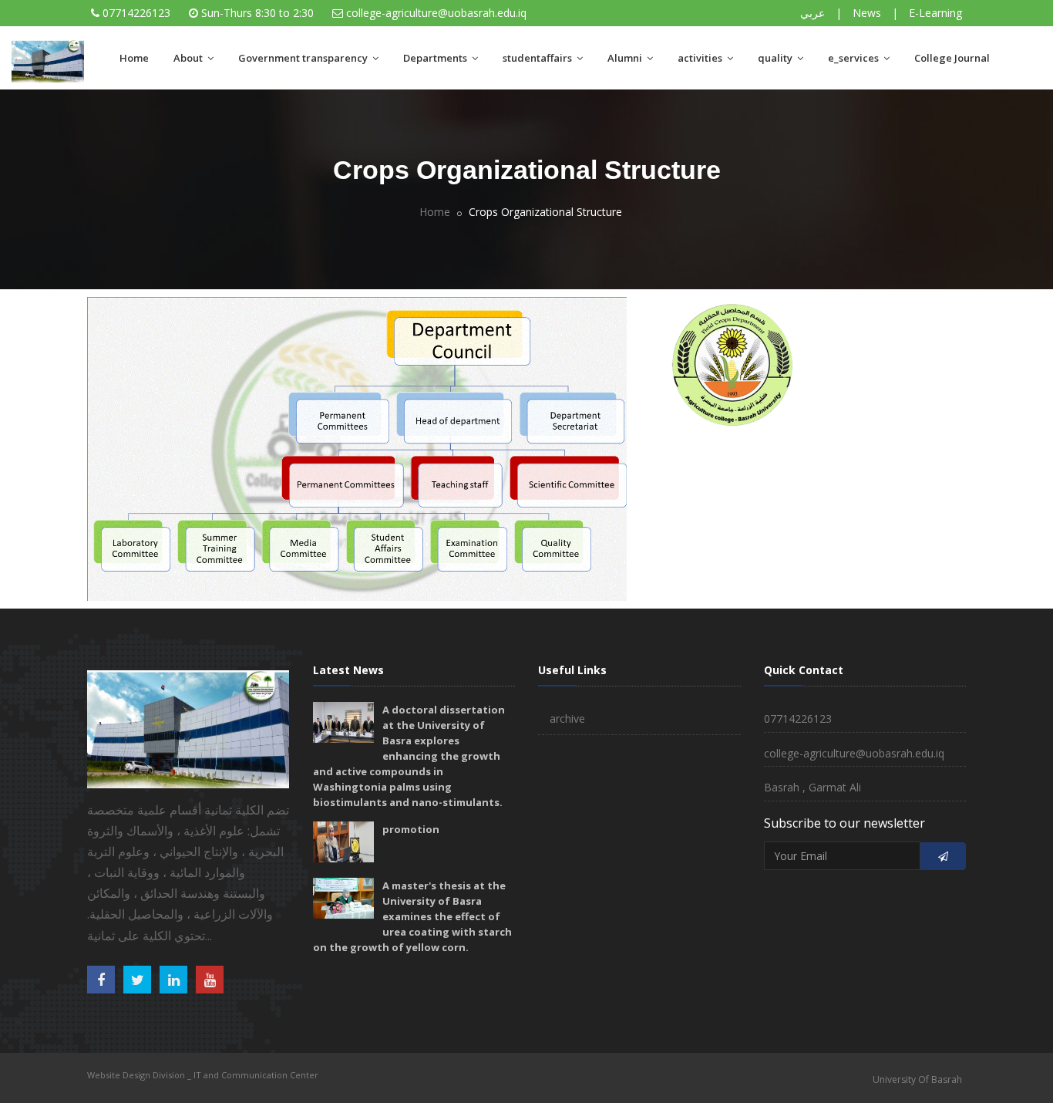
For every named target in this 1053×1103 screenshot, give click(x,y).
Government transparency (304, 58)
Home (134, 58)
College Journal (952, 58)
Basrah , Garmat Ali (812, 787)
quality (776, 58)
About (189, 58)
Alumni (625, 58)
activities (701, 58)
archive (567, 718)
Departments (436, 58)
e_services (854, 58)
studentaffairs (538, 58)
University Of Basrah (917, 1079)
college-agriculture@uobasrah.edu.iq (436, 12)
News (867, 12)
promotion (410, 829)
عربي (812, 12)
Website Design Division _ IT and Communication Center (202, 1075)
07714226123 (136, 12)
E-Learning (935, 12)
